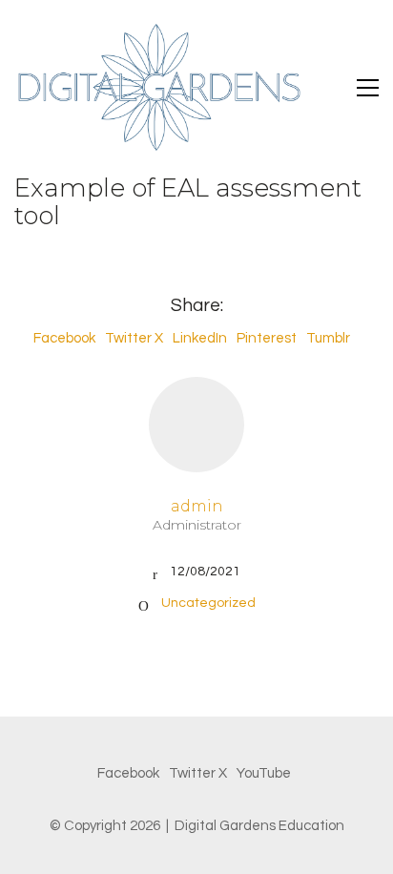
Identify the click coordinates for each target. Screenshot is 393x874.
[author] (196, 424)
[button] (368, 87)
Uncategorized (208, 603)
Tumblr (328, 338)
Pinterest (267, 338)
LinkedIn (200, 338)
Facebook (64, 338)
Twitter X (134, 338)
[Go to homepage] (157, 87)
